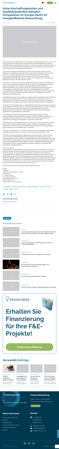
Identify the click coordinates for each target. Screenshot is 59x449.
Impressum (46, 446)
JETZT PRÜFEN (35, 405)
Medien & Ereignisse (9, 427)
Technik (5, 420)
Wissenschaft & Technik (10, 418)
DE (44, 2)
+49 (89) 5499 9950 (38, 428)
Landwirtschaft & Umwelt (11, 425)
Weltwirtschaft (7, 422)
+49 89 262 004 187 (39, 426)
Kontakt (50, 2)
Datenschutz (53, 446)
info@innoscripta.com (39, 431)
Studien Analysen (51, 22)
